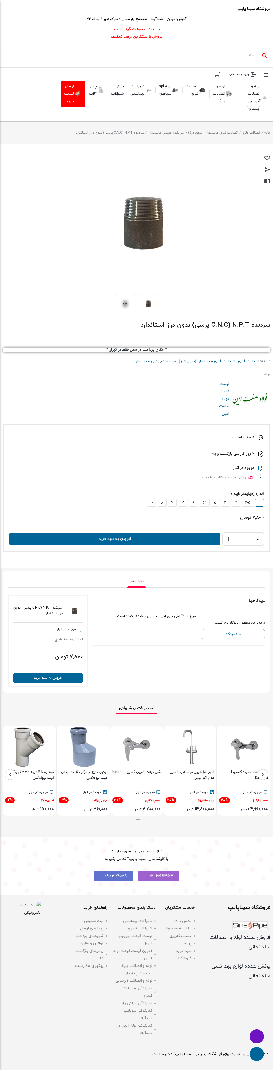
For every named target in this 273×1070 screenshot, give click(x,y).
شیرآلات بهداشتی (137, 921)
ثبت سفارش (94, 921)
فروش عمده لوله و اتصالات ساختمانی (240, 942)
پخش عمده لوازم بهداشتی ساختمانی (240, 971)
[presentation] (263, 774)
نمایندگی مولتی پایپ (135, 1003)
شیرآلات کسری (140, 928)
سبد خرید (183, 950)
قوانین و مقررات (91, 943)
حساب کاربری (180, 936)
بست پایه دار (136, 973)
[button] (138, 819)
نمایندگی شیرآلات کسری (137, 992)
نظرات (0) (137, 581)
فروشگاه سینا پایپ (254, 9)
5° (204, 502)
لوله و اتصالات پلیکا (136, 965)
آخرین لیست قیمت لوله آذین (132, 954)
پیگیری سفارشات (89, 965)
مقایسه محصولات (176, 928)
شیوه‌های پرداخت (90, 936)
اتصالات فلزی (251, 132)
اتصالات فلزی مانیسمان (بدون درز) (213, 132)
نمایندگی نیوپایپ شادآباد (138, 1014)
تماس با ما (182, 921)
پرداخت (185, 943)
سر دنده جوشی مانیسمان (166, 132)
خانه (267, 132)
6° (182, 502)
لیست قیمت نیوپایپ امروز (135, 939)
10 (151, 502)
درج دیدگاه (233, 634)
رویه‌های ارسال (92, 928)
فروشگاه (184, 958)
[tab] (136, 581)
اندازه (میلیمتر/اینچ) (247, 493)
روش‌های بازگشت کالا (90, 954)
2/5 (248, 502)
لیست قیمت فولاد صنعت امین (250, 399)
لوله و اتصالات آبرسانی (133, 980)
